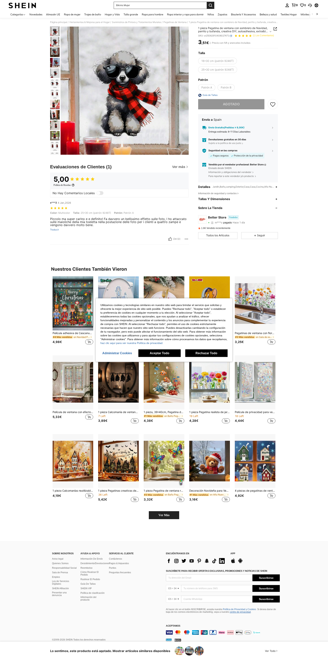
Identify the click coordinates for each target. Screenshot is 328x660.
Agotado (231, 104)
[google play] (240, 562)
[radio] (217, 61)
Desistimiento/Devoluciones (94, 563)
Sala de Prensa (60, 572)
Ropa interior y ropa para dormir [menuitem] (185, 14)
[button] (310, 5)
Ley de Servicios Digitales (60, 582)
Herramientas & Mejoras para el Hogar (89, 22)
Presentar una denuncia (59, 594)
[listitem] (73, 313)
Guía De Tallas (88, 584)
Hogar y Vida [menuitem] (112, 14)
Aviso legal (57, 558)
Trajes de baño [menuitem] (92, 14)
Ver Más (164, 515)
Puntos (112, 568)
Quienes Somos (60, 563)
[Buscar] (210, 5)
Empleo (56, 577)
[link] (294, 5)
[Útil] (170, 239)
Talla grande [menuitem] (131, 14)
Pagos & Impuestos (119, 563)
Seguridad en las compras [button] (222, 150)
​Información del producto (88, 598)
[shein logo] (22, 5)
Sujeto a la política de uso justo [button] (224, 143)
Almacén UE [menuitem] (53, 14)
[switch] (100, 193)
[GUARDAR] (273, 104)
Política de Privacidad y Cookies (239, 609)
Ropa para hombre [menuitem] (152, 14)
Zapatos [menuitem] (222, 14)
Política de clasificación (92, 593)
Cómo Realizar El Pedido (89, 573)
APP (232, 553)
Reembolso (86, 568)
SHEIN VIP (86, 588)
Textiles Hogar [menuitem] (289, 14)
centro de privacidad (240, 612)
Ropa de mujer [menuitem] (72, 14)
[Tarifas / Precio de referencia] (210, 43)
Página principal (58, 22)
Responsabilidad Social (64, 568)
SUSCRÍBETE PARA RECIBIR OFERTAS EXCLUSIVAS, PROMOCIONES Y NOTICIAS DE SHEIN (216, 571)
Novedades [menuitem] (35, 14)
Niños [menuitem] (210, 14)
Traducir (54, 229)
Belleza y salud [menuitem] (268, 14)
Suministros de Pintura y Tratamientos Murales (136, 22)
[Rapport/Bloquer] (186, 239)
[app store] (233, 562)
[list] (196, 561)
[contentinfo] (223, 632)
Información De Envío (91, 558)
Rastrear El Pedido (90, 579)
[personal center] (287, 5)
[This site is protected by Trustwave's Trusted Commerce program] (169, 640)
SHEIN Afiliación (60, 588)
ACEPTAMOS (173, 626)
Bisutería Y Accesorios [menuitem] (243, 14)
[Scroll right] (317, 14)
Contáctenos (115, 558)
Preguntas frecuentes (120, 572)
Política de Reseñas (62, 185)
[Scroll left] (312, 14)
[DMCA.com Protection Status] (177, 640)
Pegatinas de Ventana (175, 22)
